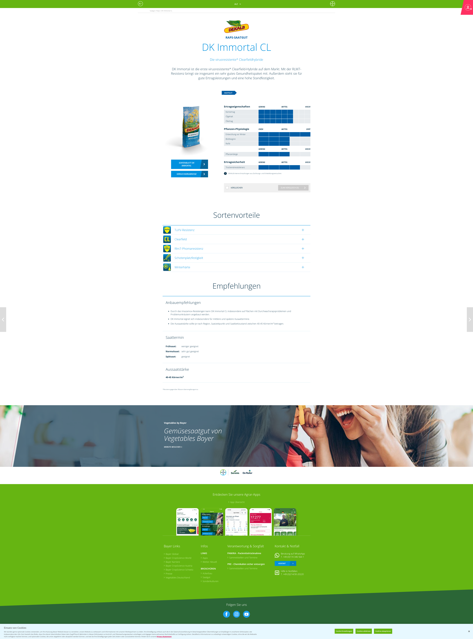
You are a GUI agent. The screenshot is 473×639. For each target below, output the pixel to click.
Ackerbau (207, 573)
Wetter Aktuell (210, 561)
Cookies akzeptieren (383, 631)
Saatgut (206, 577)
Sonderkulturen (211, 581)
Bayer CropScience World (178, 557)
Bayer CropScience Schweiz (179, 569)
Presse (169, 573)
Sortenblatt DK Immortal (186, 164)
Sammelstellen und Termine (243, 557)
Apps (205, 557)
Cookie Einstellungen (344, 631)
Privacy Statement (164, 636)
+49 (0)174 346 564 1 (293, 556)
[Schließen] (469, 631)
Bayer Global (172, 553)
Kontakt (282, 563)
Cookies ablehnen (364, 631)
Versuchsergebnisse (186, 174)
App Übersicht (237, 502)
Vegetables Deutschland (178, 577)
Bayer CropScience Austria (179, 565)
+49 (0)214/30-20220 (293, 574)
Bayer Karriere (173, 561)
